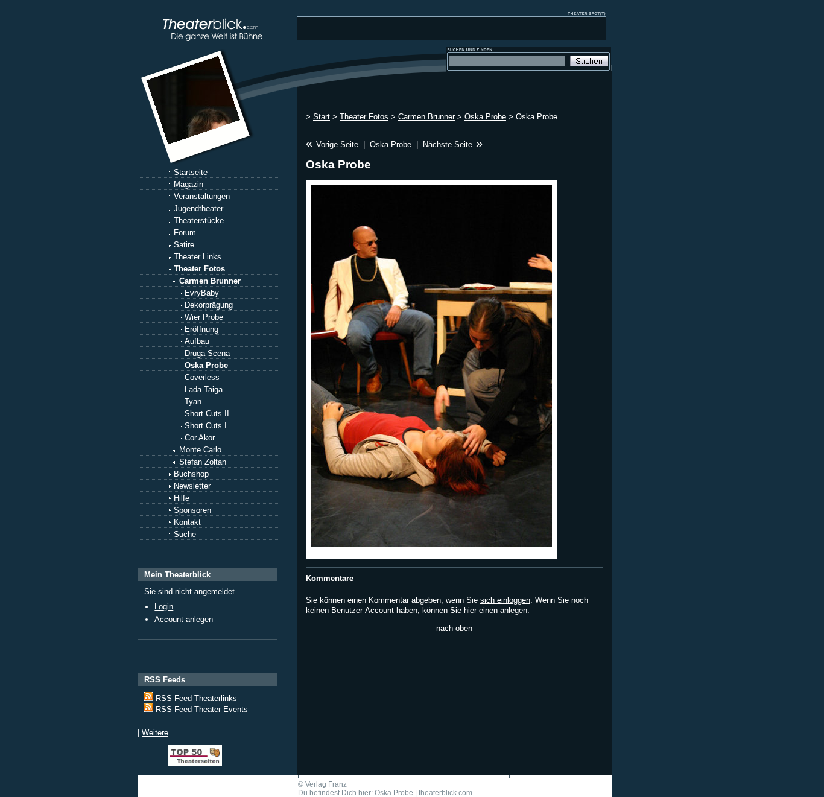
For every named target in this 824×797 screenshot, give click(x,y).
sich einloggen (505, 600)
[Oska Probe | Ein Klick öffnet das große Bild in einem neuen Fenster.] (431, 369)
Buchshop (191, 473)
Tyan (193, 401)
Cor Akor (200, 437)
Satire (184, 244)
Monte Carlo (200, 449)
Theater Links (197, 256)
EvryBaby (202, 292)
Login (163, 606)
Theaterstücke (199, 220)
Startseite (191, 172)
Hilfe (181, 498)
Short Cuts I (206, 425)
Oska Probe (206, 365)
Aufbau (197, 341)
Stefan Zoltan (202, 461)
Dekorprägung (209, 305)
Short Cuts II (207, 413)
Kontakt (187, 522)
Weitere (155, 732)
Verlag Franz (326, 784)
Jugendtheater (198, 208)
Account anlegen (183, 619)
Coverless (202, 377)
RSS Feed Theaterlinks (196, 698)
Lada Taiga (204, 389)
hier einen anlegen (495, 610)
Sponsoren (192, 510)
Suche (185, 534)
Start (321, 116)
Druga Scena (207, 353)
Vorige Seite (337, 144)
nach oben (454, 628)
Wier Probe (204, 317)
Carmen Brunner (210, 280)
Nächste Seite (447, 144)
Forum (185, 232)
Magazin (188, 184)
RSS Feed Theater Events (202, 709)
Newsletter (192, 486)
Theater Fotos (199, 268)
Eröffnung (201, 329)
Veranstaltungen (202, 196)
